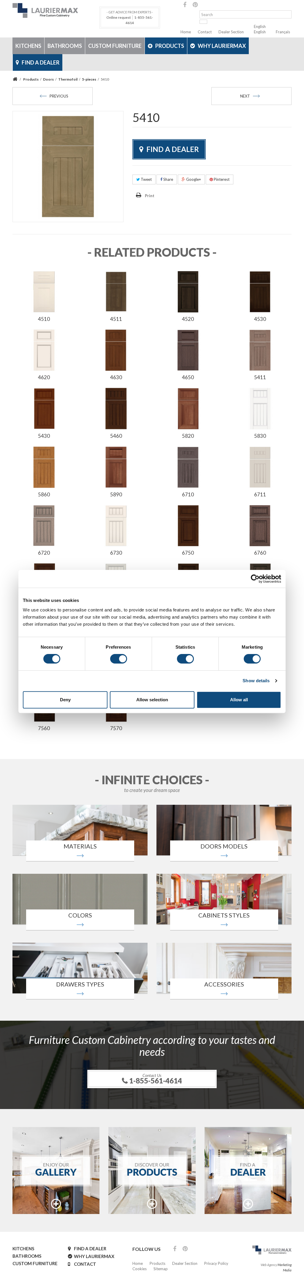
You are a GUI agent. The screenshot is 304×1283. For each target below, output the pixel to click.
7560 (44, 728)
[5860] (44, 466)
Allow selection (152, 699)
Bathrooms (65, 46)
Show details (256, 680)
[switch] (118, 659)
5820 (188, 436)
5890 (116, 494)
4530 (260, 319)
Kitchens (28, 46)
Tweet (146, 179)
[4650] (188, 349)
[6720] (44, 525)
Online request (118, 17)
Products (169, 46)
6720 (44, 553)
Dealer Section (231, 31)
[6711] (260, 466)
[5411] (260, 349)
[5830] (260, 408)
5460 (116, 436)
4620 (44, 377)
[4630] (116, 349)
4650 (188, 377)
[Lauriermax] (55, 10)
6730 (116, 553)
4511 (116, 319)
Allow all (239, 699)
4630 (116, 377)
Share (167, 179)
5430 (44, 436)
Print (149, 195)
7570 (116, 728)
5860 (44, 494)
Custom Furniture (115, 46)
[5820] (188, 408)
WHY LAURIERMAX (222, 46)
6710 (188, 494)
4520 (188, 319)
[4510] (44, 291)
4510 (44, 319)
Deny (65, 699)
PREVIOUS (59, 96)
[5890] (116, 466)
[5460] (116, 408)
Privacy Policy (216, 1263)
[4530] (260, 291)
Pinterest (221, 179)
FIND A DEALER (40, 62)
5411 (260, 377)
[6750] (188, 525)
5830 (260, 436)
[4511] (116, 291)
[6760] (260, 525)
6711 (260, 494)
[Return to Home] (16, 79)
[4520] (188, 291)
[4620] (44, 349)
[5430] (44, 408)
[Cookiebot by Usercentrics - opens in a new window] (255, 578)
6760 (260, 553)
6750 (188, 553)
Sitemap (160, 1268)
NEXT (245, 96)
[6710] (188, 466)
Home (185, 31)
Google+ (193, 179)
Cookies (139, 1268)
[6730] (116, 525)
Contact (205, 31)
